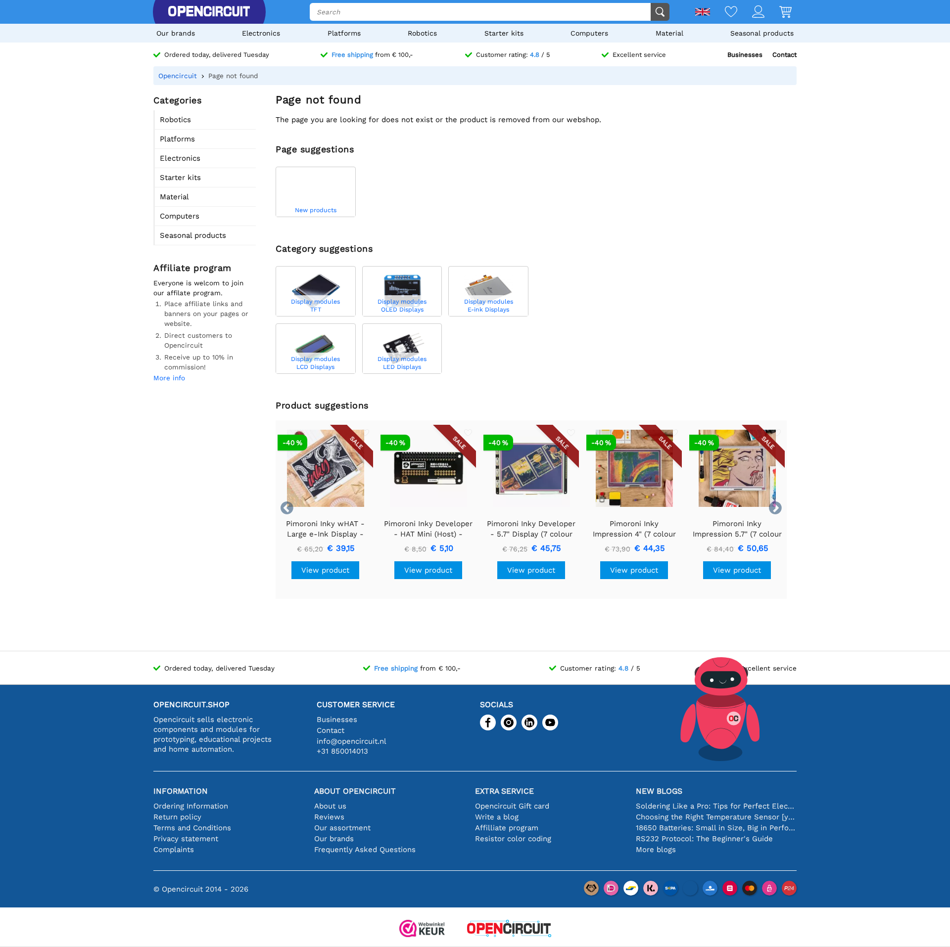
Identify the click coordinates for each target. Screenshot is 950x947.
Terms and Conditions (192, 827)
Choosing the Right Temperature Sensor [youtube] (716, 816)
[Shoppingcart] (778, 12)
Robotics (422, 33)
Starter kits (503, 33)
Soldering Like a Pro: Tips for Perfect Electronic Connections (716, 806)
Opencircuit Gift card (512, 806)
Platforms (344, 33)
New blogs (659, 791)
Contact (784, 54)
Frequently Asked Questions (365, 849)
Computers (589, 33)
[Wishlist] (723, 12)
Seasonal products (762, 33)
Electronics (261, 33)
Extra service (504, 791)
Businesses (744, 54)
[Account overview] (750, 12)
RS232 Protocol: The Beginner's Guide (704, 838)
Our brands (175, 33)
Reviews (329, 816)
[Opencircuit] (208, 12)
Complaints (173, 849)
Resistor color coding (513, 838)
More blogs (656, 849)
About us (330, 806)
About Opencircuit (355, 791)
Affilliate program (506, 827)
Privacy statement (185, 838)
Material (669, 33)
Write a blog (497, 816)
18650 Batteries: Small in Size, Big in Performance (716, 827)
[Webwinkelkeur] (422, 929)
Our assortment (342, 827)
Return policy (177, 816)
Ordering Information (190, 806)
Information (180, 791)
